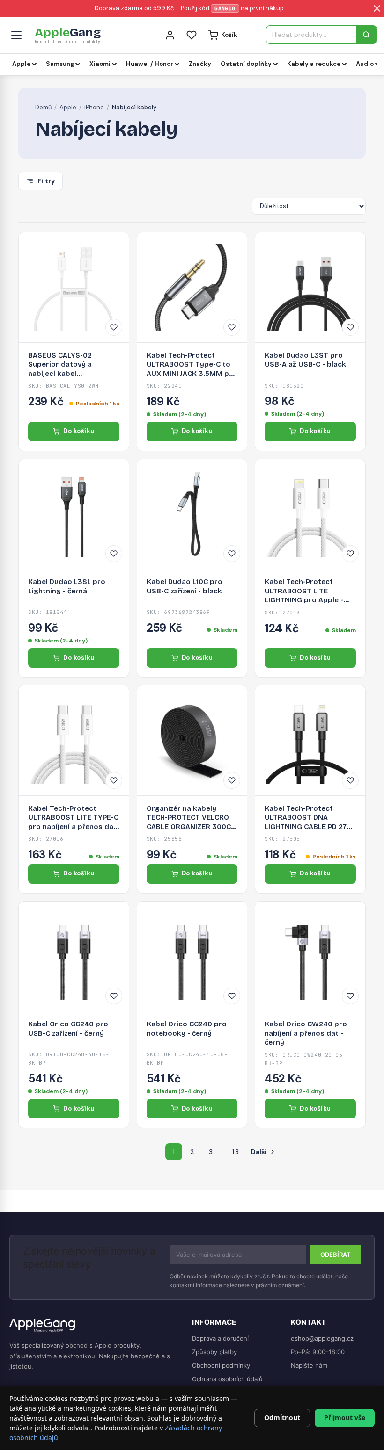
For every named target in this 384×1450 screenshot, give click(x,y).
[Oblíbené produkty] (191, 35)
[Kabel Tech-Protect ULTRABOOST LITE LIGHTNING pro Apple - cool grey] (310, 514)
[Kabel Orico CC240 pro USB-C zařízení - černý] (74, 956)
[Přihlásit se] (170, 35)
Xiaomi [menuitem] (100, 64)
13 (236, 1151)
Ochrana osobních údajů (227, 1379)
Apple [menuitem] (21, 64)
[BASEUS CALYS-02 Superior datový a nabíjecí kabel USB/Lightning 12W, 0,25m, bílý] (74, 287)
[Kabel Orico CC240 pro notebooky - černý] (192, 956)
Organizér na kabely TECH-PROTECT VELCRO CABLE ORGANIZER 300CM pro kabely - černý (192, 818)
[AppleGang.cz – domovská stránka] (93, 1326)
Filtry (46, 181)
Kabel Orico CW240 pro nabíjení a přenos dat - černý (306, 1033)
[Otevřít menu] (16, 35)
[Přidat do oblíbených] (113, 327)
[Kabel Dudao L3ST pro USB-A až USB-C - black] (310, 287)
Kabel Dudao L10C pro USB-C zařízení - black (184, 586)
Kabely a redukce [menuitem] (313, 64)
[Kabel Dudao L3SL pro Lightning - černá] (74, 514)
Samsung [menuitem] (60, 64)
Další (264, 1151)
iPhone (94, 107)
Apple (67, 107)
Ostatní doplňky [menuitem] (246, 64)
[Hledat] (366, 34)
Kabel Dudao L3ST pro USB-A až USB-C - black (305, 360)
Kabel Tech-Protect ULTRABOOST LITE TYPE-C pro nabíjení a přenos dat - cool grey (73, 818)
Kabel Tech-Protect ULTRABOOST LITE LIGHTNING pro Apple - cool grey (304, 591)
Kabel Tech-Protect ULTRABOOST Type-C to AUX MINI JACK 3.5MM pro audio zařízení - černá (192, 365)
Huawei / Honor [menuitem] (149, 64)
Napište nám (309, 1365)
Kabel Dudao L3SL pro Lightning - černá (66, 586)
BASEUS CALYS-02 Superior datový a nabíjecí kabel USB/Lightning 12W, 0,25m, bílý (73, 365)
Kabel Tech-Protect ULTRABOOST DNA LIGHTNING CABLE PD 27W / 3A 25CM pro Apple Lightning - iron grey (309, 818)
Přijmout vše (344, 1417)
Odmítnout (282, 1417)
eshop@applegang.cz (322, 1338)
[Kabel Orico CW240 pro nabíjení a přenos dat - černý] (310, 956)
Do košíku (79, 431)
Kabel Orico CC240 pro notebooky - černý (187, 1029)
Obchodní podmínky (221, 1365)
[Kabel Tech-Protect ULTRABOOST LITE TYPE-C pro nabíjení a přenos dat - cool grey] (74, 740)
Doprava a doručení (220, 1338)
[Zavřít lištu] (377, 8)
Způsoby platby (214, 1352)
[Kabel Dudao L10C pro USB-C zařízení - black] (192, 514)
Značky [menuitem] (200, 64)
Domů (43, 107)
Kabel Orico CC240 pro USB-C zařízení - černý (68, 1029)
